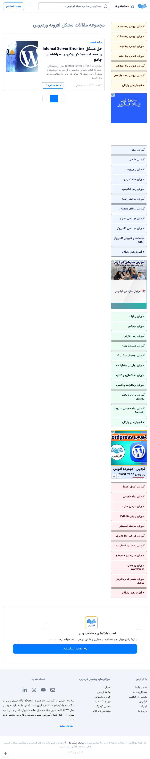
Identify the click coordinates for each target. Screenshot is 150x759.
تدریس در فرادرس (137, 697)
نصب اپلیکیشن (73, 648)
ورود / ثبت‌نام (13, 6)
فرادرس (143, 702)
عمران (107, 687)
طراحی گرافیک (103, 706)
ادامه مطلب (55, 85)
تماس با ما (141, 687)
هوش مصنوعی (103, 697)
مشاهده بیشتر (66, 726)
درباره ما (142, 711)
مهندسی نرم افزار (102, 711)
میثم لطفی (80, 85)
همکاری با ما (140, 692)
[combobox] (72, 6)
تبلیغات (143, 706)
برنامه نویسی (96, 42)
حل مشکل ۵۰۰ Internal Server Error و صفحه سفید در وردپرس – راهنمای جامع (72, 54)
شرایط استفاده (77, 743)
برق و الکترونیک (102, 702)
